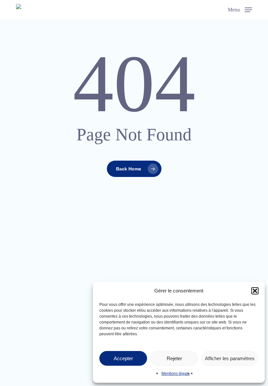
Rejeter (174, 358)
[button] (255, 291)
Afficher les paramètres (230, 358)
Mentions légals (175, 373)
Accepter (123, 358)
